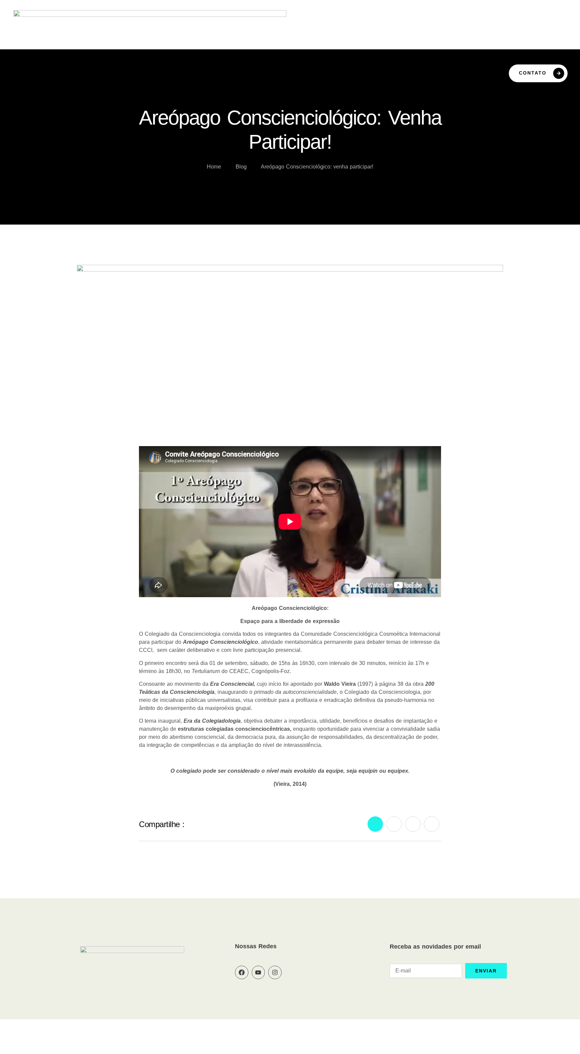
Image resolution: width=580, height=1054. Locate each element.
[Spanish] (555, 32)
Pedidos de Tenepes (355, 47)
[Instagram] (275, 972)
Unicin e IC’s (412, 47)
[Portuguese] (547, 32)
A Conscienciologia (160, 47)
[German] (539, 32)
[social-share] (375, 824)
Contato (532, 73)
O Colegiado (217, 47)
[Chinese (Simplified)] (515, 32)
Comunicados (459, 47)
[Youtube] (258, 972)
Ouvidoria (300, 47)
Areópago (261, 47)
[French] (531, 32)
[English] (523, 32)
